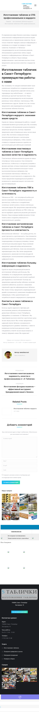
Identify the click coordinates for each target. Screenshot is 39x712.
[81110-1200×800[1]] (6, 498)
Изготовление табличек (11, 648)
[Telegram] (23, 2)
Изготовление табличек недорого (25, 408)
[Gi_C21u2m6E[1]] (24, 507)
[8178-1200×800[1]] (15, 498)
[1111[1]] (15, 515)
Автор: (8, 342)
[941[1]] (6, 515)
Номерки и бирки (9, 659)
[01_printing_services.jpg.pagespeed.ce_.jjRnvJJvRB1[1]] (6, 507)
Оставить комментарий (29, 342)
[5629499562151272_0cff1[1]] (33, 671)
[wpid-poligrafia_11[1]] (5, 685)
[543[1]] (24, 515)
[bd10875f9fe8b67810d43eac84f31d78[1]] (24, 498)
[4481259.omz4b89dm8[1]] (32, 507)
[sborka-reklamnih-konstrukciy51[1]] (15, 507)
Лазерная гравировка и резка (13, 651)
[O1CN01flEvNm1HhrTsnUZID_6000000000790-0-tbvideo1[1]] (12, 685)
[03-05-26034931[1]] (5, 671)
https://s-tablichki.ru (20, 355)
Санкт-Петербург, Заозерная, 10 (27, 7)
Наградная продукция (11, 655)
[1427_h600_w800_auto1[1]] (33, 678)
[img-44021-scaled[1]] (19, 678)
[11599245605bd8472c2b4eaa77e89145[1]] (32, 515)
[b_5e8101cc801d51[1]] (19, 671)
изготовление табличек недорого (21, 340)
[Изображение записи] (7, 411)
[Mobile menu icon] (35, 5)
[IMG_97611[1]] (32, 498)
